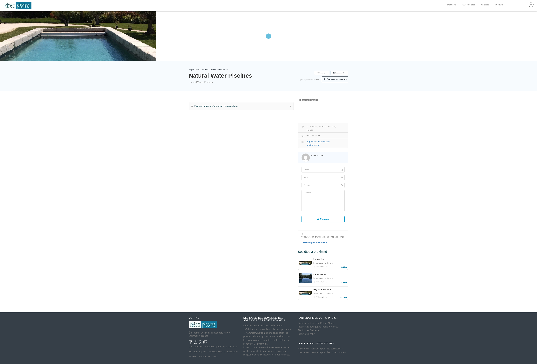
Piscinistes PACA (306, 333)
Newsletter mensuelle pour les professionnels (322, 352)
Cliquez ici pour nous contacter (221, 346)
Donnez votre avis (336, 79)
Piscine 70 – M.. (320, 274)
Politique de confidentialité (223, 351)
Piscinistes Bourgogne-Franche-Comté (318, 326)
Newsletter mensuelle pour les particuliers (320, 348)
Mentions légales (198, 351)
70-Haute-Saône (322, 267)
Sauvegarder (340, 73)
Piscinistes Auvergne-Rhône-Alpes (316, 323)
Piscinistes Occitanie (308, 330)
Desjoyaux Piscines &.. (323, 289)
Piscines (205, 69)
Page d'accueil (194, 69)
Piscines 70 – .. (319, 259)
